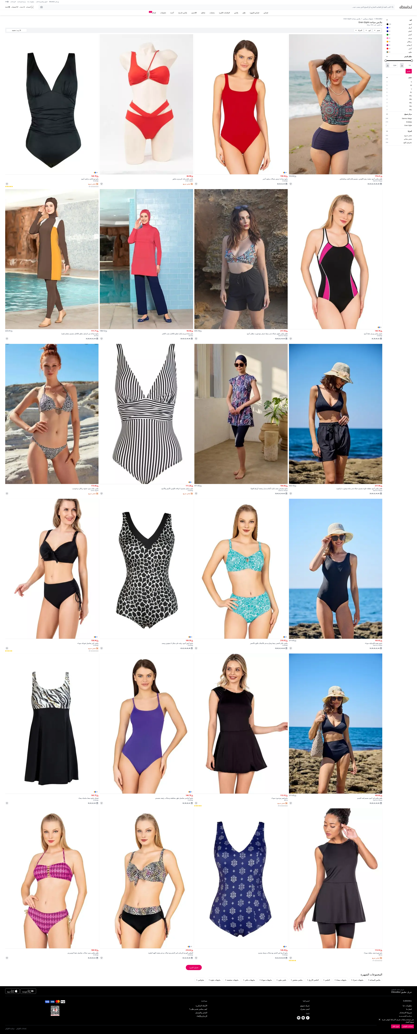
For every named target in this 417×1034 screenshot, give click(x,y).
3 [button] (380, 327)
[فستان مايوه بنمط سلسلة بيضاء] (51, 724)
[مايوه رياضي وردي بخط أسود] (335, 259)
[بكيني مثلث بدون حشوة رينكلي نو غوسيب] (51, 414)
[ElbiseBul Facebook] (307, 1018)
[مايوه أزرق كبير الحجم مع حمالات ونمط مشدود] (241, 878)
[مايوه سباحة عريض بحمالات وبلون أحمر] (241, 104)
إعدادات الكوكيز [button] (21, 1028)
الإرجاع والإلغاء (202, 1016)
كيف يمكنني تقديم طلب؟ (198, 1009)
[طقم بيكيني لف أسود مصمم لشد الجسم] (335, 724)
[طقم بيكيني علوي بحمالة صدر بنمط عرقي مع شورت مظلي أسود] (241, 259)
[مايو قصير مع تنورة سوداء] (241, 724)
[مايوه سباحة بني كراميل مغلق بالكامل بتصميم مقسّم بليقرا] (51, 259)
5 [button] (191, 792)
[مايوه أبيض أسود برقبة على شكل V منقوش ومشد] (146, 569)
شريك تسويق (304, 1005)
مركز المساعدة (21, 2)
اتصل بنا (409, 1009)
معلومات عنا (30, 2)
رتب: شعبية (15, 30)
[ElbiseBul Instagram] (298, 1018)
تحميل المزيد (193, 967)
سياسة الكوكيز (10, 1028)
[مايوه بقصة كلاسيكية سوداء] (335, 569)
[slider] (412, 61)
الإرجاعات (13, 2)
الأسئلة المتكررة (201, 1005)
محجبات (212, 13)
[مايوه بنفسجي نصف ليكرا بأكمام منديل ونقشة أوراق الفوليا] (241, 414)
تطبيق (409, 71)
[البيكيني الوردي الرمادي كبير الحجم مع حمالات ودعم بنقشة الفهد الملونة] (146, 878)
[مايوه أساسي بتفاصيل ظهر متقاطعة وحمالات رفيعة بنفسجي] (146, 724)
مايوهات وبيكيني (368, 19)
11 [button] (191, 946)
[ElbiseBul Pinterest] (303, 1018)
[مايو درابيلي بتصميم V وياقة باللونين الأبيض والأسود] (146, 414)
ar (6, 2)
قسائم (152, 12)
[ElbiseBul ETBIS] (55, 1011)
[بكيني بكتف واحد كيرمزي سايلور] (146, 104)
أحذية (172, 13)
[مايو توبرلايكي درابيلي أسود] (51, 104)
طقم (244, 13)
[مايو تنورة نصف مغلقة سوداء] (335, 878)
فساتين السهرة (254, 13)
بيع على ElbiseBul (54, 2)
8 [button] (286, 946)
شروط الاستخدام (406, 1012)
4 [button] (286, 172)
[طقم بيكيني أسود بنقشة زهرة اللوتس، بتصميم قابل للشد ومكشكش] (335, 104)
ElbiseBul (379, 19)
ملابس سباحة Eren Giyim (352, 19)
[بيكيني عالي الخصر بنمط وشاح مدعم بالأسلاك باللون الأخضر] (241, 569)
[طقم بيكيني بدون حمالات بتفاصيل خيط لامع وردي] (51, 878)
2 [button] (191, 482)
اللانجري (194, 13)
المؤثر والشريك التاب (41, 2)
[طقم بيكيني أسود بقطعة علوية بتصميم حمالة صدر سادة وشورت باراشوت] (335, 414)
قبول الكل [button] (395, 1026)
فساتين (266, 13)
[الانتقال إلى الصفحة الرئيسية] (406, 7)
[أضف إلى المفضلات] (290, 184)
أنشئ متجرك (304, 1009)
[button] (41, 7)
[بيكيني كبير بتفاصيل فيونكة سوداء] (51, 569)
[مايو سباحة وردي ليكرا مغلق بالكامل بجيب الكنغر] (146, 259)
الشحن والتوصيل (201, 1012)
